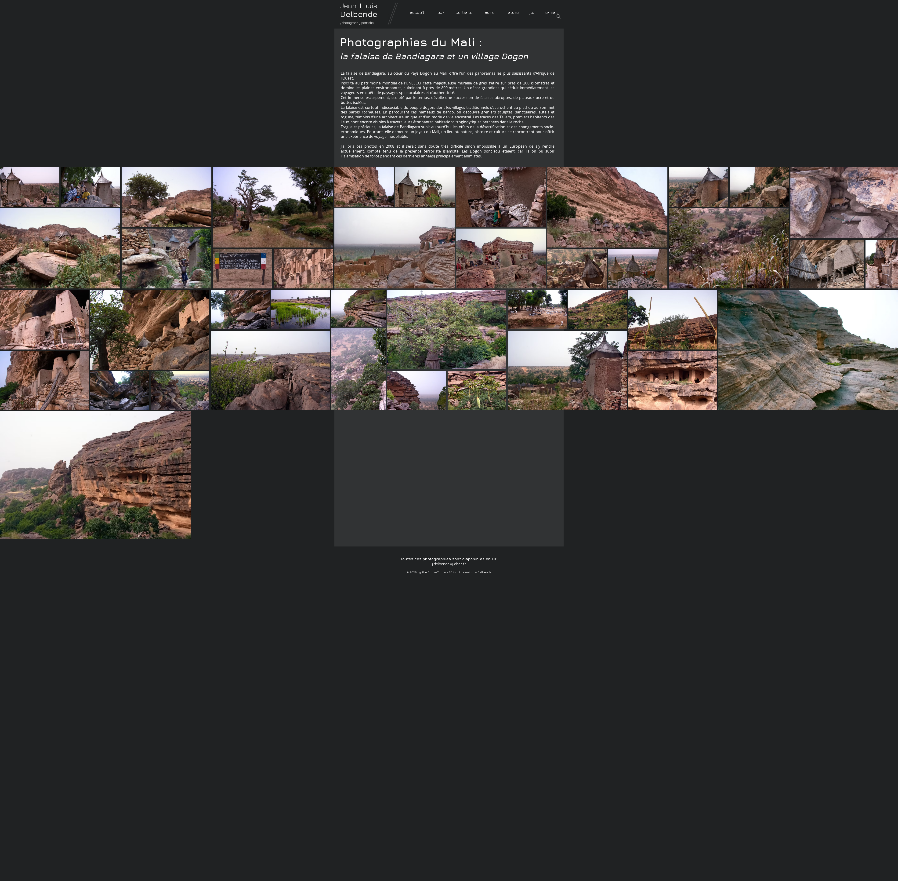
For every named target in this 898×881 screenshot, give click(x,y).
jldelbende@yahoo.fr (449, 564)
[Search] (559, 16)
